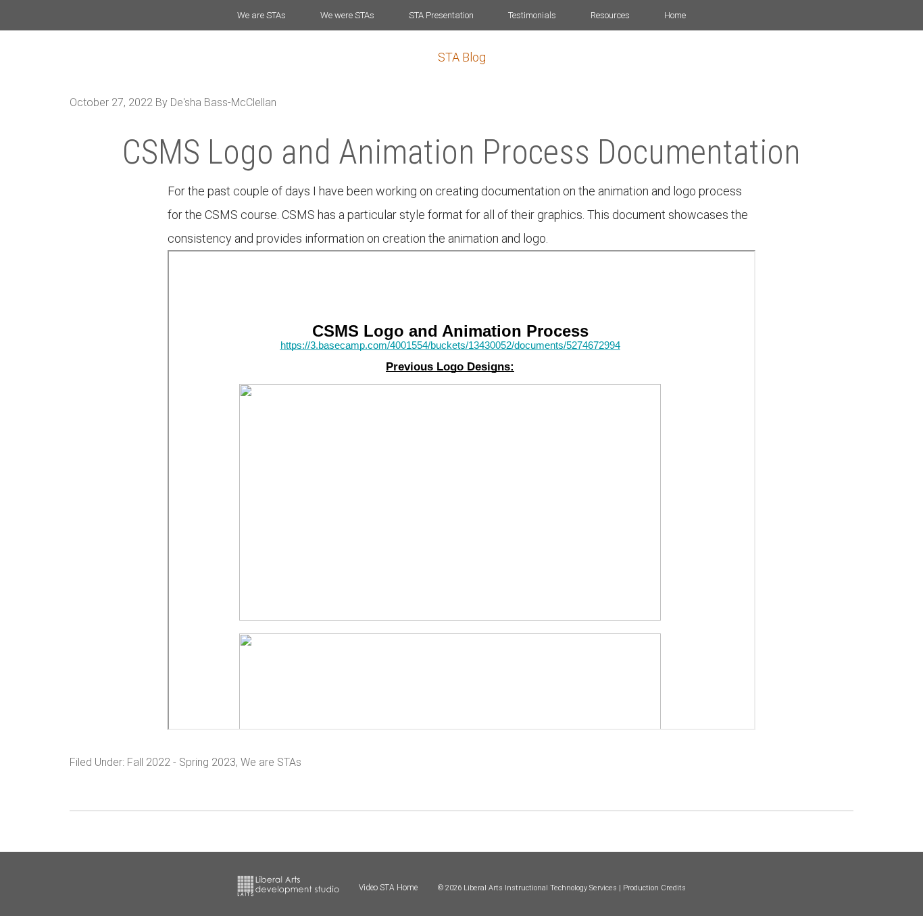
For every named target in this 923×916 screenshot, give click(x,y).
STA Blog (462, 57)
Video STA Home (388, 887)
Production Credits (654, 888)
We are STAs (271, 762)
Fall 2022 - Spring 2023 (181, 762)
